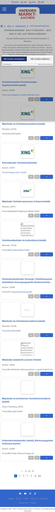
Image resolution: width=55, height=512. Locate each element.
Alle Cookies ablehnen (40, 59)
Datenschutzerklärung (45, 64)
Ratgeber (10, 499)
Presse (18, 499)
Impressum (44, 499)
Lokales (26, 499)
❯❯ (39, 476)
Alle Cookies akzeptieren (14, 59)
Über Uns (34, 499)
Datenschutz (23, 503)
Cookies (33, 503)
